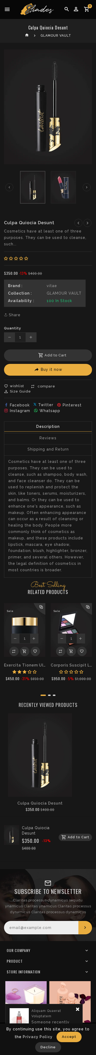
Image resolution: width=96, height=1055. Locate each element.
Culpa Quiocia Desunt (40, 803)
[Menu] (7, 9)
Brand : (15, 286)
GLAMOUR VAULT (56, 35)
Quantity (12, 328)
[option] (33, 187)
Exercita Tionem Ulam (24, 665)
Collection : (20, 293)
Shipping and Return (48, 449)
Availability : (21, 301)
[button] (16, 258)
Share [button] (14, 315)
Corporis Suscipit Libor (71, 665)
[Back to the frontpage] (27, 35)
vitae (52, 286)
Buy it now (51, 369)
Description (48, 426)
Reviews (48, 438)
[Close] (77, 1011)
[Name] (85, 927)
